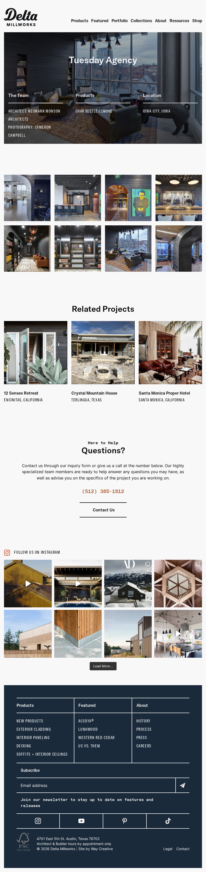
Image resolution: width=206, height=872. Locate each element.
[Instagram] (38, 821)
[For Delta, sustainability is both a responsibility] (128, 633)
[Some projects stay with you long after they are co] (28, 633)
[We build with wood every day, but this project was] (178, 583)
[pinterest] (125, 821)
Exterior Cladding (34, 729)
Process (144, 729)
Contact (182, 849)
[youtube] (81, 821)
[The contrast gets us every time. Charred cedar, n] (28, 583)
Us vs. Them (89, 746)
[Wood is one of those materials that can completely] (178, 633)
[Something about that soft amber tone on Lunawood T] (78, 633)
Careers (143, 746)
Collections (141, 20)
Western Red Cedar (96, 738)
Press (141, 738)
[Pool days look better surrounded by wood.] (78, 583)
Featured (100, 20)
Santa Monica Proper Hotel (164, 393)
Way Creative (102, 849)
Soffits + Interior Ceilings (42, 754)
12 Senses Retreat (21, 393)
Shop (197, 20)
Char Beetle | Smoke (94, 111)
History (143, 721)
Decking (24, 746)
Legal (167, 849)
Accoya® (86, 721)
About (161, 20)
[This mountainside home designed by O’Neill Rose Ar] (128, 583)
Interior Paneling (33, 738)
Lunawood (88, 729)
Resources (179, 20)
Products (79, 20)
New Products (30, 721)
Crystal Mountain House (94, 393)
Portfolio (120, 20)
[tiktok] (168, 821)
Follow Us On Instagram (37, 552)
